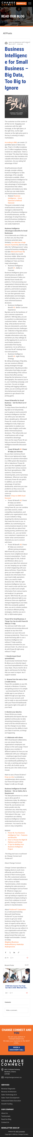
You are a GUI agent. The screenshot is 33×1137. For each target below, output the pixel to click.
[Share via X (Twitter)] (10, 952)
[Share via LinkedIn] (14, 952)
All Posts (7, 33)
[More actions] (27, 43)
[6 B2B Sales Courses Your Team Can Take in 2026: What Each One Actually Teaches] (16, 975)
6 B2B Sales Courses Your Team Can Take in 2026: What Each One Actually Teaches (15, 987)
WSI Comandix (20, 1131)
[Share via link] (18, 952)
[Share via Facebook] (5, 952)
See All (26, 965)
